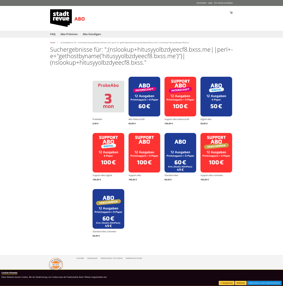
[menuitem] (52, 34)
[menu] (141, 34)
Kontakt (80, 258)
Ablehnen (241, 283)
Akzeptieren (227, 283)
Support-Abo (135, 175)
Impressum (92, 258)
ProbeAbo (97, 119)
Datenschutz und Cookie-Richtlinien (264, 283)
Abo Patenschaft (137, 119)
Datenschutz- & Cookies (112, 258)
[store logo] (67, 18)
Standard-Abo (171, 175)
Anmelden (202, 2)
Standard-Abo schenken (104, 231)
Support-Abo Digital (102, 175)
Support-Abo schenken (211, 175)
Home (53, 42)
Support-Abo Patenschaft (176, 119)
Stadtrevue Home (134, 258)
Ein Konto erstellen (223, 2)
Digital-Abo (205, 119)
